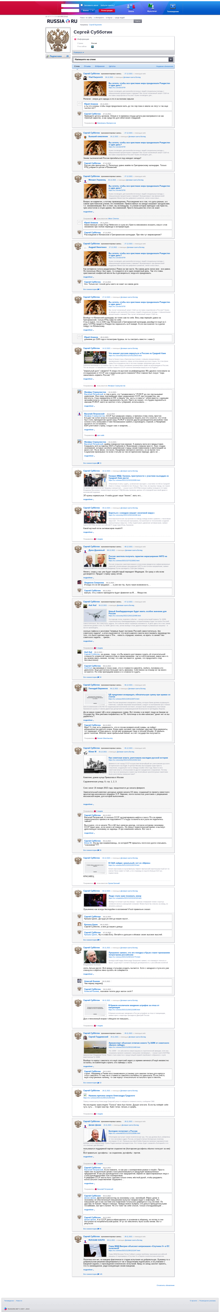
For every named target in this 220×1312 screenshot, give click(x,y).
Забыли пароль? (108, 5)
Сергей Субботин (92, 654)
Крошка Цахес (90, 934)
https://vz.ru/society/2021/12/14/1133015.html (125, 355)
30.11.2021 (106, 948)
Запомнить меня (91, 5)
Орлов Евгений (114, 883)
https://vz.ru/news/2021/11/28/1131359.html (99, 1098)
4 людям (99, 1026)
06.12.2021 (103, 605)
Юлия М (88, 843)
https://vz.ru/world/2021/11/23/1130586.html (124, 1133)
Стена (77, 66)
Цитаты (112, 66)
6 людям (99, 539)
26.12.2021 (109, 77)
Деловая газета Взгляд (132, 77)
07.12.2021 (129, 602)
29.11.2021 (128, 1033)
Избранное (100, 66)
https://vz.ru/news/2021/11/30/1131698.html (124, 1010)
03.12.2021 (106, 858)
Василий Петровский (93, 394)
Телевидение (9, 1301)
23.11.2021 (107, 1125)
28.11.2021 (106, 1091)
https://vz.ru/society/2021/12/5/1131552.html (125, 760)
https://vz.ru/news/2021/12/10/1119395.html (124, 480)
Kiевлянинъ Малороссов (106, 123)
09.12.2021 (106, 508)
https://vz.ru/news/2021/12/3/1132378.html (124, 865)
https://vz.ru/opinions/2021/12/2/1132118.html (125, 898)
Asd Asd (88, 668)
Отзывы (87, 66)
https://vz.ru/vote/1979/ (117, 87)
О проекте (193, 1301)
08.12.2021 (129, 547)
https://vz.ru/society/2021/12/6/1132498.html (125, 616)
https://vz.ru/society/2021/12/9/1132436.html (125, 515)
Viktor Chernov (113, 218)
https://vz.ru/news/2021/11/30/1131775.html (124, 957)
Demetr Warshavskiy (105, 738)
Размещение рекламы (207, 1301)
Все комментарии (91, 289)
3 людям (99, 811)
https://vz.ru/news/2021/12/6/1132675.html (124, 699)
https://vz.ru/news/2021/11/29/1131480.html (124, 1047)
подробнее (87, 212)
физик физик (90, 1198)
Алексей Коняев (91, 991)
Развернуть (78, 52)
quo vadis (100, 435)
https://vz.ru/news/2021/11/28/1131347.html (124, 1250)
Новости (19, 1301)
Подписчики (56, 56)
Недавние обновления (164, 66)
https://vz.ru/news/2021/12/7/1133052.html (124, 560)
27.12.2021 (129, 74)
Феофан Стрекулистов (116, 386)
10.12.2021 (106, 471)
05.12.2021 (129, 748)
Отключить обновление (166, 1285)
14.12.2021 (106, 348)
